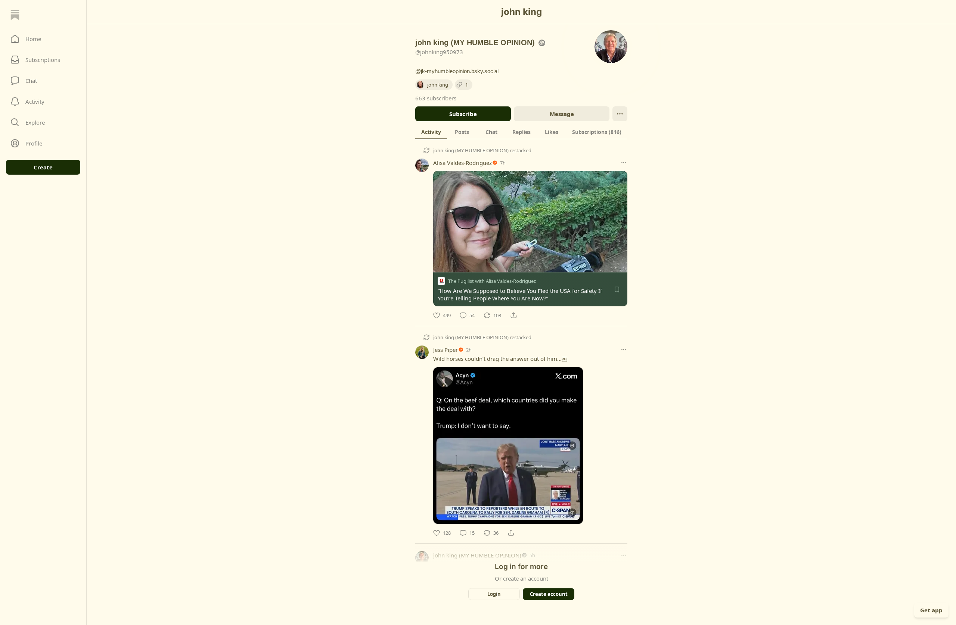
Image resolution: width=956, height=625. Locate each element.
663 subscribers (435, 98)
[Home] (15, 15)
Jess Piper (445, 349)
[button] (43, 39)
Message (562, 114)
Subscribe (463, 114)
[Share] (513, 315)
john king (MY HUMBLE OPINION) (471, 150)
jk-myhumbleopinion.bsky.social (460, 71)
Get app (931, 610)
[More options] (624, 163)
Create (43, 167)
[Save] (617, 290)
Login (494, 594)
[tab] (431, 131)
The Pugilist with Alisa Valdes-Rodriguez (492, 281)
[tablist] (521, 131)
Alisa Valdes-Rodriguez (462, 162)
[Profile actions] (619, 113)
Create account (549, 594)
